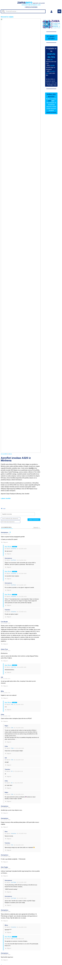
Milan (12, 938)
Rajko (12, 748)
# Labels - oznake (51, 37)
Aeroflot (8, 498)
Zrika (12, 727)
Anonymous (13, 548)
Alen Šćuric (13, 560)
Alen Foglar (13, 882)
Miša (12, 704)
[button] (59, 11)
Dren (12, 844)
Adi (12, 771)
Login (3, 508)
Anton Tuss (13, 667)
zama (31, 2)
